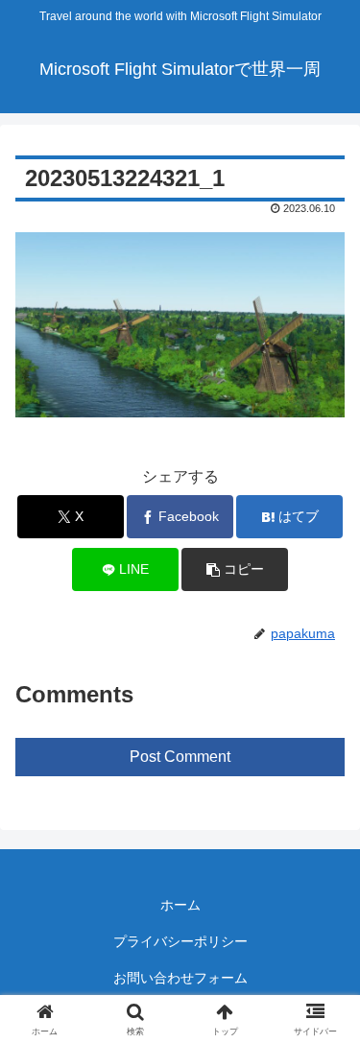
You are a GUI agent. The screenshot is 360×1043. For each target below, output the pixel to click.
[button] (234, 569)
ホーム (180, 905)
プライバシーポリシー (180, 941)
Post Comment (180, 756)
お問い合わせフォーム (180, 977)
